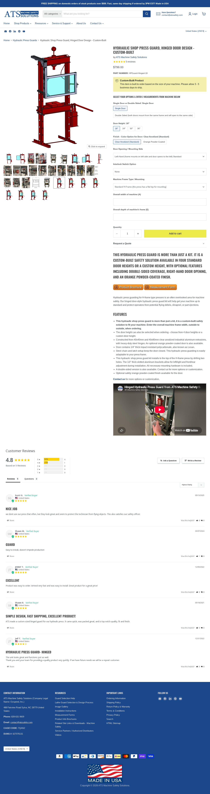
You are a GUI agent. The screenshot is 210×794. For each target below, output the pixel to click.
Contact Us (96, 23)
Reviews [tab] (11, 478)
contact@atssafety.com (21, 722)
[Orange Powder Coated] (154, 145)
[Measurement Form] (143, 291)
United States (195, 31)
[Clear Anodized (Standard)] (127, 145)
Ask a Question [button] (170, 460)
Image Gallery (61, 706)
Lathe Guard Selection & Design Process (74, 702)
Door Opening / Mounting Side (128, 149)
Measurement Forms (65, 715)
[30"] (131, 131)
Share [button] (11, 520)
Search (109, 719)
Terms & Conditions (115, 711)
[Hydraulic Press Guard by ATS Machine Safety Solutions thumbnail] (53, 158)
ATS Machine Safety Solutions (131, 57)
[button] (198, 520)
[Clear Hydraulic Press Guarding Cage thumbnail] (31, 158)
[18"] (117, 131)
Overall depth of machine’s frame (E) (131, 209)
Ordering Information (116, 698)
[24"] (124, 131)
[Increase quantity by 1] (138, 234)
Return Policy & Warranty (118, 706)
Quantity (117, 227)
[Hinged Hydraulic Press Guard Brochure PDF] (128, 291)
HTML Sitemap (113, 723)
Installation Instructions (65, 711)
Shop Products (22, 23)
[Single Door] (120, 111)
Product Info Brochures (66, 719)
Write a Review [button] (194, 460)
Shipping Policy (113, 702)
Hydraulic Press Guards (25, 40)
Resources (41, 23)
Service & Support (61, 23)
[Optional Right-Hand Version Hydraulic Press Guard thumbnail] (47, 182)
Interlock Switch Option (124, 164)
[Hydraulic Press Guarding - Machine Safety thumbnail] (64, 158)
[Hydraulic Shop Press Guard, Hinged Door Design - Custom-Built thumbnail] (36, 182)
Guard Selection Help (65, 698)
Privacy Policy (113, 715)
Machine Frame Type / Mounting (128, 179)
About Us (81, 23)
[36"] (139, 131)
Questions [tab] (29, 478)
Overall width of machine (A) (127, 194)
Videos (58, 735)
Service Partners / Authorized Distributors (74, 731)
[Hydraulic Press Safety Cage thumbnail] (9, 158)
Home (7, 23)
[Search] (147, 14)
